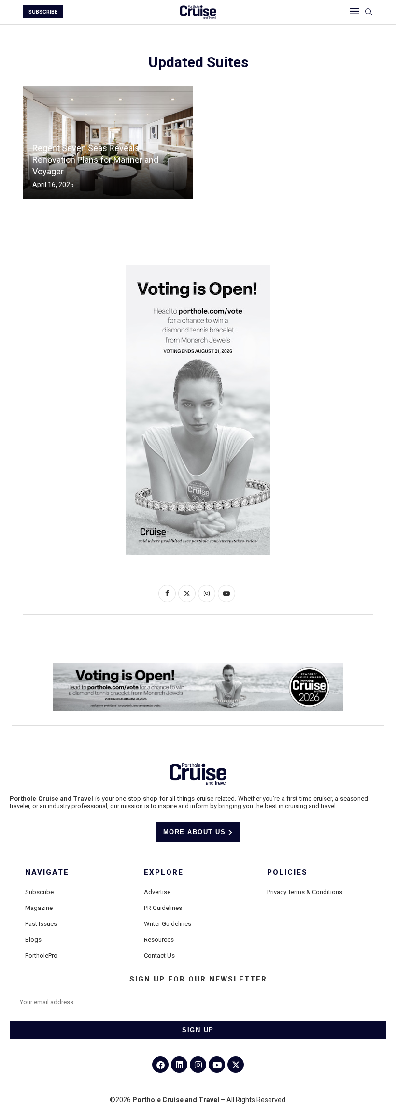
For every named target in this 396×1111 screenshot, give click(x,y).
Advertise (157, 892)
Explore (164, 872)
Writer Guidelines (167, 924)
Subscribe (39, 892)
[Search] (368, 12)
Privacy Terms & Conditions (304, 892)
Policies (287, 872)
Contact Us (159, 955)
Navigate (47, 872)
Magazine (39, 908)
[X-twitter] (235, 1064)
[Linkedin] (179, 1064)
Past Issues (41, 924)
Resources (159, 940)
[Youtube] (217, 1064)
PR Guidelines (163, 908)
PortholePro (41, 955)
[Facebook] (160, 1064)
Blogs (33, 940)
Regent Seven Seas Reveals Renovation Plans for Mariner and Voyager (95, 160)
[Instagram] (198, 1064)
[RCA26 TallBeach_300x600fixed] (198, 269)
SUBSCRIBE (42, 12)
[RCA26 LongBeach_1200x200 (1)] (198, 667)
